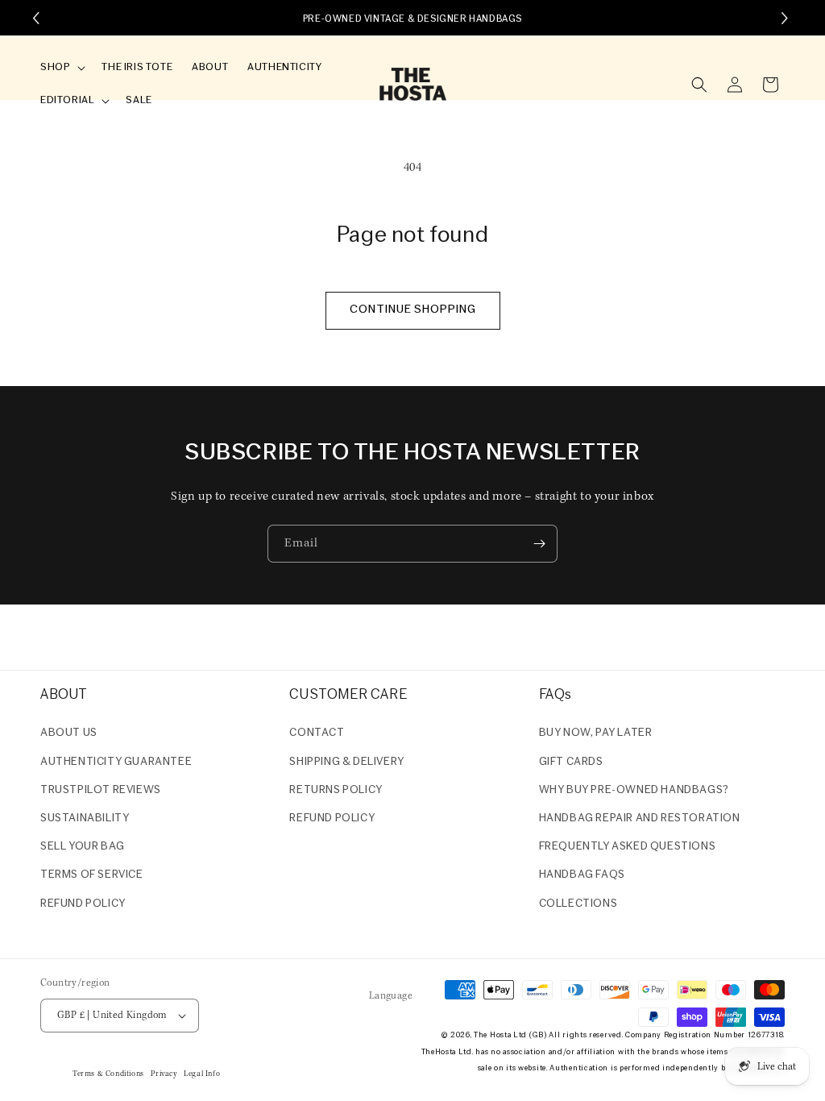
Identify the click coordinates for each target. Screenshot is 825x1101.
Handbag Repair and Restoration (639, 818)
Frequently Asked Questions (627, 847)
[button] (61, 68)
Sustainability (84, 818)
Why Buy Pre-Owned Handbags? (634, 790)
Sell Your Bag (82, 847)
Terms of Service (91, 875)
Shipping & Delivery (346, 762)
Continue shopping (413, 310)
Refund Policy (332, 818)
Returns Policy (335, 790)
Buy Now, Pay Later (596, 733)
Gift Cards (571, 762)
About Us (68, 733)
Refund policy (83, 904)
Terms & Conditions (108, 1074)
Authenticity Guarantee (116, 762)
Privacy (163, 1074)
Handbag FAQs (582, 875)
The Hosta (492, 1035)
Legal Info (202, 1074)
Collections (578, 904)
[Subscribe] (539, 544)
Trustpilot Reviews (100, 790)
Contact (316, 733)
